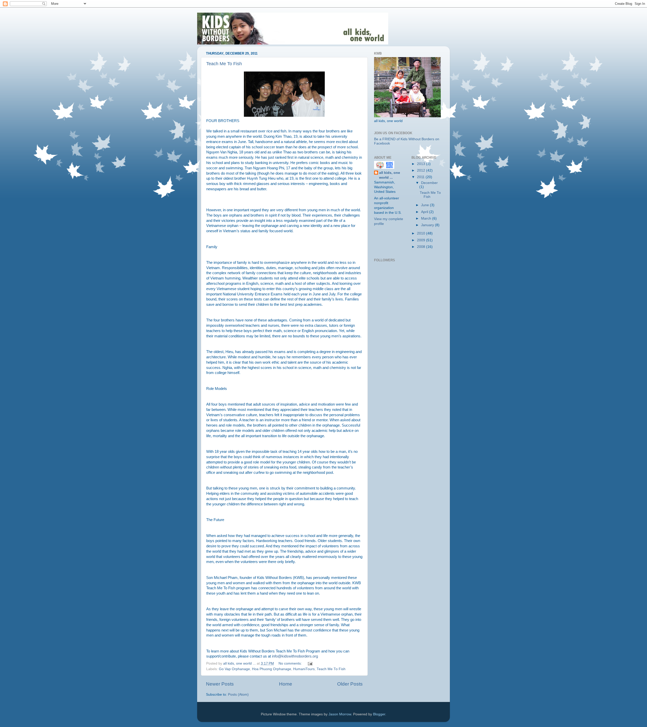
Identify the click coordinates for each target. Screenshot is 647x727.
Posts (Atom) (238, 694)
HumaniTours (304, 669)
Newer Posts (220, 684)
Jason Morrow (340, 714)
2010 (421, 233)
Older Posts (350, 684)
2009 (421, 240)
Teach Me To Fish (224, 63)
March (426, 218)
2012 (421, 170)
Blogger (379, 714)
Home (285, 684)
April (425, 212)
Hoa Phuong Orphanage (271, 669)
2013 (421, 164)
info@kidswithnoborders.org (295, 656)
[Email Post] (309, 663)
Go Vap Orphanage (234, 669)
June (425, 205)
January (428, 225)
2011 (421, 177)
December (429, 183)
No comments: (291, 663)
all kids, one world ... (389, 175)
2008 (421, 247)
